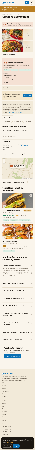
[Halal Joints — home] (8, 3)
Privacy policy (9, 442)
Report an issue (7, 182)
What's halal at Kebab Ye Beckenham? (14, 283)
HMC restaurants (6, 429)
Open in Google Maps (19, 182)
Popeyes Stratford (10, 241)
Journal (4, 414)
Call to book (8, 130)
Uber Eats (24, 130)
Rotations (4, 411)
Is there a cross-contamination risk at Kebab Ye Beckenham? (16, 314)
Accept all (16, 446)
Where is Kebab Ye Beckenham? (12, 340)
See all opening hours (9, 136)
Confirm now (27, 95)
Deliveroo (16, 130)
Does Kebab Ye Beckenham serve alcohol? (15, 306)
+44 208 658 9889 (23, 146)
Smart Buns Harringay (11, 210)
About (3, 423)
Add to (29, 121)
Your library (5, 417)
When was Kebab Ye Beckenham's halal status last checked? (16, 323)
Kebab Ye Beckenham (15, 16)
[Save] (30, 195)
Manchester (5, 394)
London (4, 14)
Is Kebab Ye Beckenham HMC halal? (13, 291)
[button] (17, 166)
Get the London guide (13, 356)
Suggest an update (7, 117)
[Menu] (31, 3)
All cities (4, 396)
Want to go (7, 121)
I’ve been (18, 121)
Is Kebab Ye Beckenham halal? (12, 265)
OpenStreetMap (24, 178)
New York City (5, 391)
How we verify (5, 434)
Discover (4, 403)
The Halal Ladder (6, 426)
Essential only (7, 446)
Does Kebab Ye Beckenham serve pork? (14, 298)
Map (3, 406)
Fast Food (17, 14)
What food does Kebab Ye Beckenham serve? (16, 332)
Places (3, 409)
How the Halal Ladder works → (15, 112)
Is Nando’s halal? (6, 432)
